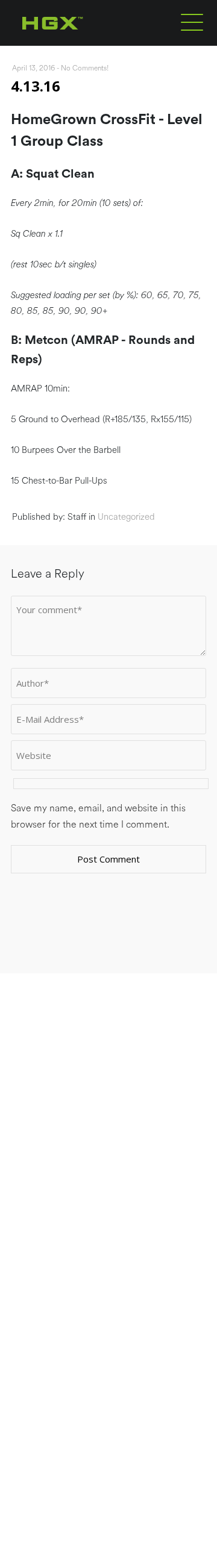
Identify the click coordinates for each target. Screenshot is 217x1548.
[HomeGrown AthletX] (75, 43)
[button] (192, 22)
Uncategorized (126, 517)
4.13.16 (35, 86)
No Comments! (85, 68)
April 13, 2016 (33, 68)
